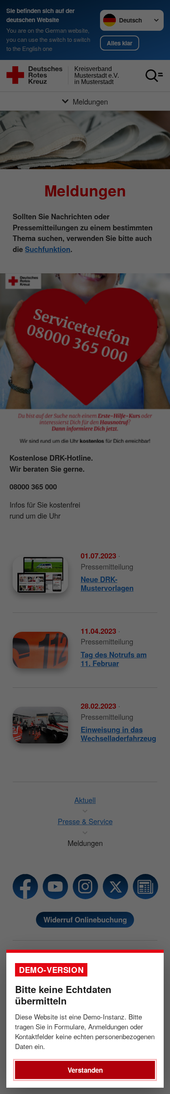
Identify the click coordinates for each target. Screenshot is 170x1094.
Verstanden (85, 1070)
